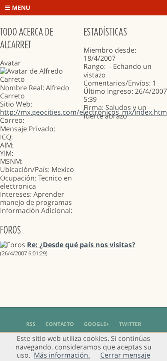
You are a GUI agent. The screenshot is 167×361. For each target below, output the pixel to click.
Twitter (130, 324)
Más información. (62, 355)
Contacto (59, 324)
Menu (21, 7)
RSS (31, 324)
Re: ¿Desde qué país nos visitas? (81, 244)
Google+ (96, 324)
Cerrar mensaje (125, 355)
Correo (11, 120)
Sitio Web (15, 104)
